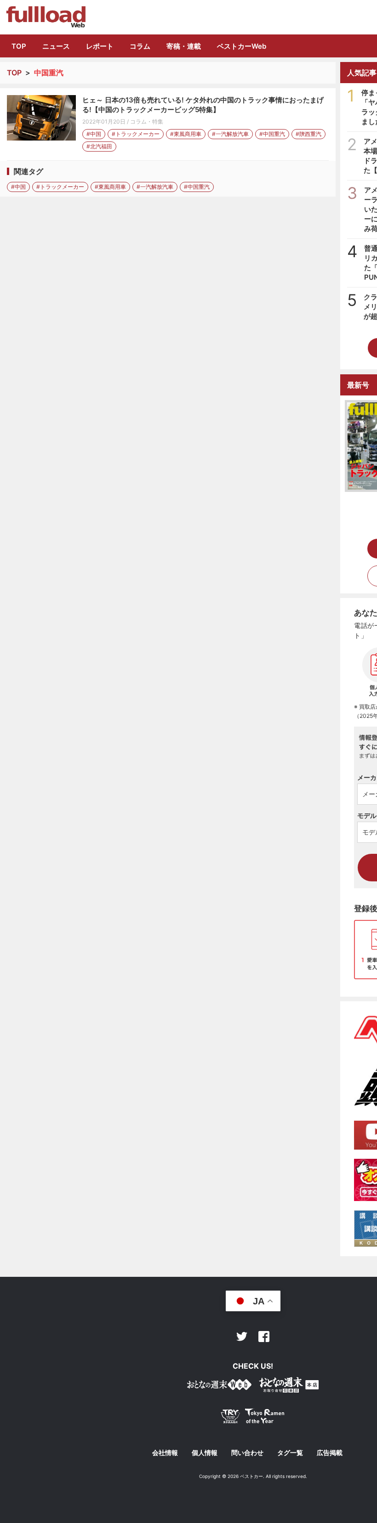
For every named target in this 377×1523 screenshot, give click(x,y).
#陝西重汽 (308, 133)
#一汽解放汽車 (230, 133)
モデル (367, 815)
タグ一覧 (290, 1453)
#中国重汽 (272, 133)
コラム (140, 46)
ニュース (56, 46)
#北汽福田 (99, 146)
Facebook (263, 1336)
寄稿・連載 (183, 46)
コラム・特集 (146, 121)
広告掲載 (330, 1453)
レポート (100, 46)
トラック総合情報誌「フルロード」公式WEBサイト (45, 17)
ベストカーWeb (241, 46)
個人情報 (204, 1453)
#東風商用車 (185, 133)
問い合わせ (247, 1453)
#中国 (93, 133)
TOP (18, 46)
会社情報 (165, 1453)
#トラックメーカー (136, 133)
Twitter (241, 1336)
